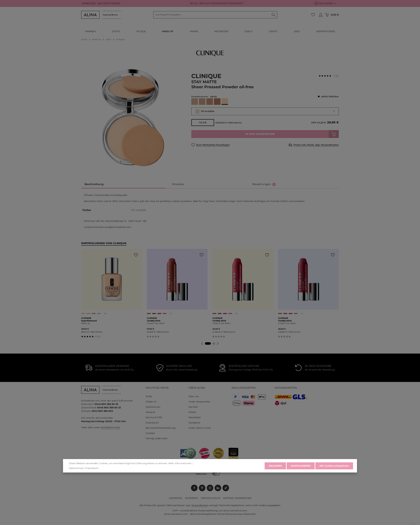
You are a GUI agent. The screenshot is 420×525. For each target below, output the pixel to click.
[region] (133, 117)
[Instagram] (210, 488)
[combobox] (211, 14)
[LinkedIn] (218, 488)
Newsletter (195, 417)
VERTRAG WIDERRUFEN (237, 498)
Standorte (194, 422)
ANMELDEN (88, 3)
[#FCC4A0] (83, 313)
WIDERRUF (191, 498)
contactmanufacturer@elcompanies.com (107, 227)
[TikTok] (225, 488)
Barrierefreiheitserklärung (161, 427)
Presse (192, 412)
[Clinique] (210, 53)
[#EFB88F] (99, 313)
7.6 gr (202, 122)
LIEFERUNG (175, 498)
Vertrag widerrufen (156, 438)
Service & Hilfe (154, 417)
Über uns (194, 396)
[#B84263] (159, 313)
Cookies (150, 433)
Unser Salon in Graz (200, 427)
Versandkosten (199, 505)
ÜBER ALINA (197, 387)
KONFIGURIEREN (301, 465)
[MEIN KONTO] (320, 14)
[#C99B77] (94, 313)
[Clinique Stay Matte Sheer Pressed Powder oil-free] (133, 117)
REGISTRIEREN (111, 3)
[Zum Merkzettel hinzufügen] (135, 255)
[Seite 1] (208, 343)
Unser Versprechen (199, 401)
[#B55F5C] (149, 313)
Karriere (193, 406)
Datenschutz (153, 406)
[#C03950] (154, 313)
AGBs (149, 396)
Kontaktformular (110, 427)
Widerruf (151, 401)
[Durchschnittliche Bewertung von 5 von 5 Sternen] (326, 76)
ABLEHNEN (275, 465)
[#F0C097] (88, 313)
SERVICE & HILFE (210, 498)
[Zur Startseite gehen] (101, 15)
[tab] (123, 184)
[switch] (216, 473)
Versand (150, 412)
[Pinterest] (202, 488)
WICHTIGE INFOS (157, 387)
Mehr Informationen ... (181, 463)
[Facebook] (194, 488)
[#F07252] (165, 313)
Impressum (152, 422)
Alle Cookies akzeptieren (334, 465)
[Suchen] (273, 14)
